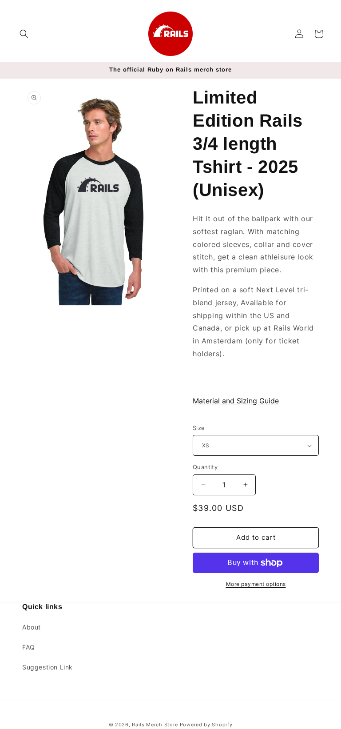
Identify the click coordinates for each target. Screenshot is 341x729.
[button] (24, 34)
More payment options (256, 584)
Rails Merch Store (155, 724)
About (31, 627)
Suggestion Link (47, 667)
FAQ (28, 647)
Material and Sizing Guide (236, 400)
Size (199, 427)
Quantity (205, 466)
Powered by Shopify (206, 724)
